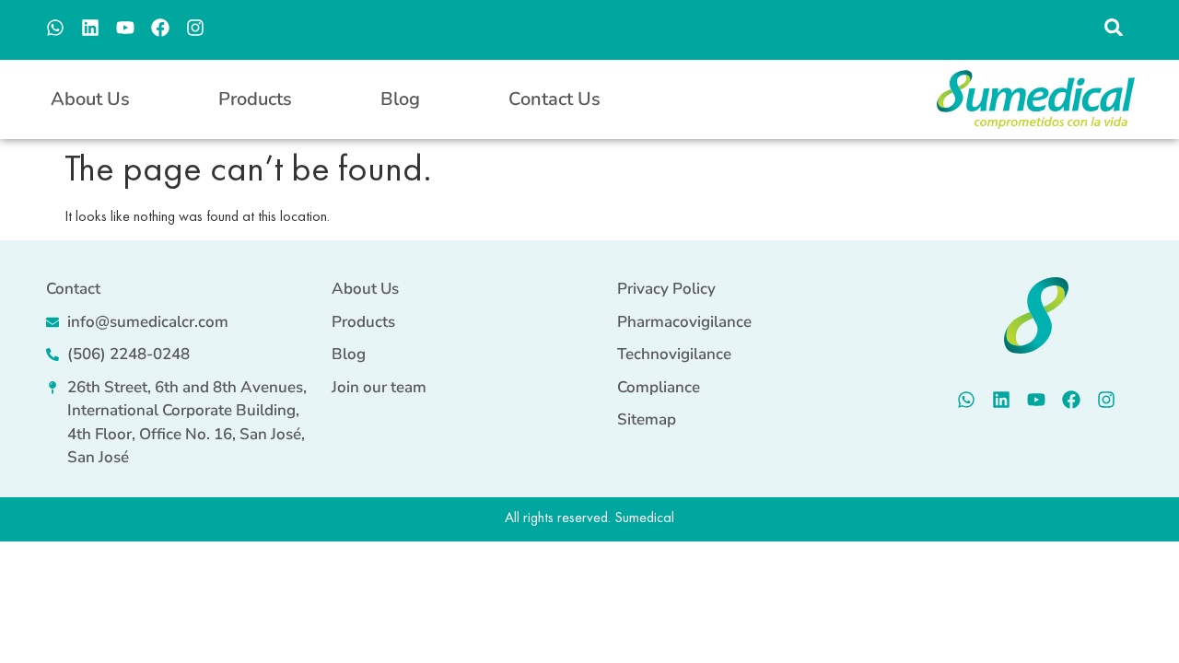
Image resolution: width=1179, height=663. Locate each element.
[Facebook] (160, 27)
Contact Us (554, 99)
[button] (1113, 27)
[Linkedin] (90, 27)
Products (255, 99)
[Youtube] (125, 27)
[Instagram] (195, 27)
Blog (400, 99)
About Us (90, 99)
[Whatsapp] (55, 27)
